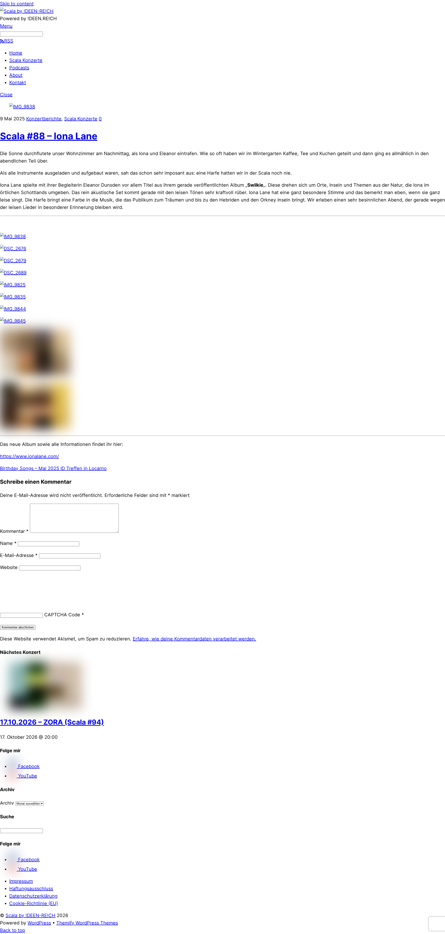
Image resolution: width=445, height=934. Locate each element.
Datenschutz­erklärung (33, 896)
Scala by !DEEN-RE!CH (30, 915)
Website (9, 567)
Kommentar (14, 531)
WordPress (39, 923)
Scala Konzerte (25, 60)
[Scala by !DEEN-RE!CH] (27, 11)
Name (8, 543)
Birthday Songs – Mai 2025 (29, 468)
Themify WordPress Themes (87, 923)
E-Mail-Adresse (19, 555)
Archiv (7, 803)
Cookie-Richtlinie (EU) (33, 903)
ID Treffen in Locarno (83, 468)
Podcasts (19, 67)
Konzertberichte (43, 119)
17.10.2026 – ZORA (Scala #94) (52, 722)
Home (15, 53)
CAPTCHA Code (62, 614)
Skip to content (17, 3)
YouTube (27, 776)
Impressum (21, 881)
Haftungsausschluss (31, 888)
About (15, 75)
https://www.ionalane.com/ (29, 456)
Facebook (28, 766)
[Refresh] (34, 582)
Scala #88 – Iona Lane (48, 136)
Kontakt (17, 82)
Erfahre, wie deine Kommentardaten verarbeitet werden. (194, 639)
